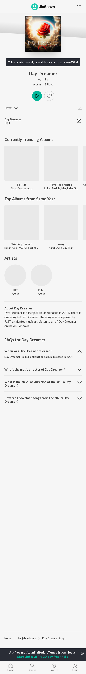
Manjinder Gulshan (72, 188)
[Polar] (41, 275)
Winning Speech (21, 244)
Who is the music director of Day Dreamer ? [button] (34, 369)
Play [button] (37, 96)
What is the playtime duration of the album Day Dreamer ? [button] (37, 383)
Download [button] (11, 108)
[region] (43, 638)
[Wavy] (61, 222)
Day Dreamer (13, 119)
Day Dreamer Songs (54, 638)
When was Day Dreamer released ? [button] (28, 351)
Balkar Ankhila (52, 188)
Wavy (61, 244)
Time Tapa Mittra (61, 184)
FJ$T (45, 80)
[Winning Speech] (21, 222)
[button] (49, 96)
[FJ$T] (15, 275)
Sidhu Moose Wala (22, 188)
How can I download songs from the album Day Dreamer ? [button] (36, 399)
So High (22, 184)
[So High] (21, 163)
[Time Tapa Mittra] (61, 163)
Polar (41, 290)
